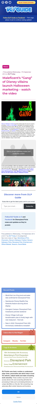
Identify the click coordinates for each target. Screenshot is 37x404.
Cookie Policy (17, 402)
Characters (4, 240)
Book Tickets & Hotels (26, 2)
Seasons (14, 244)
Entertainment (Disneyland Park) (14, 366)
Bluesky (15, 341)
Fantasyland (29, 367)
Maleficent (16, 129)
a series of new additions (11, 125)
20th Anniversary (22, 352)
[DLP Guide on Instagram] (2, 2)
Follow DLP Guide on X (13, 217)
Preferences (18, 397)
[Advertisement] (18, 43)
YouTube (23, 341)
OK (18, 392)
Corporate (6, 357)
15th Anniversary (10, 352)
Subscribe (29, 206)
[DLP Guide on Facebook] (6, 2)
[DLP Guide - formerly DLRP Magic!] (18, 10)
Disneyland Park (17, 242)
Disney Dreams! (13, 357)
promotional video (5, 130)
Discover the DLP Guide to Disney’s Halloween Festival (14, 172)
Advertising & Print (23, 238)
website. (14, 130)
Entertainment (27, 242)
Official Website (6, 244)
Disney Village (8, 364)
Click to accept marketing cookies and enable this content (18, 152)
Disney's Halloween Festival (18, 240)
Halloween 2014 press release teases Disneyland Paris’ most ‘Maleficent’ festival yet (17, 170)
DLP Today (12, 236)
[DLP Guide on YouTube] (10, 2)
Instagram (6, 341)
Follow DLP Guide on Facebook (14, 18)
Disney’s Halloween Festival (7, 123)
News (5, 67)
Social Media (22, 244)
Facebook (8, 219)
